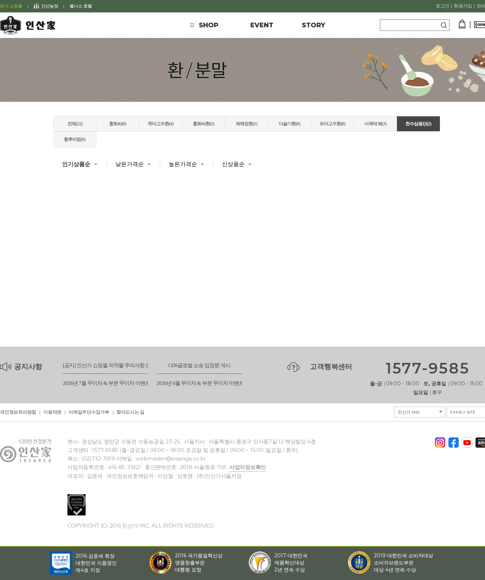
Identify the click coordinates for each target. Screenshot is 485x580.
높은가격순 (183, 164)
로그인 (442, 6)
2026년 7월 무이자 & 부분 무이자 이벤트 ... (108, 383)
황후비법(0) (74, 139)
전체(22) (74, 123)
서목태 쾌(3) (375, 123)
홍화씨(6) (117, 123)
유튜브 (467, 440)
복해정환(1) (246, 123)
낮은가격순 (129, 164)
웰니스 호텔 (81, 6)
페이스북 (453, 440)
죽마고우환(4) (160, 123)
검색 (443, 25)
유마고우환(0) (332, 123)
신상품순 (233, 164)
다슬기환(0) (289, 123)
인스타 (440, 440)
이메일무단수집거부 (89, 412)
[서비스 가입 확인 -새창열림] (76, 504)
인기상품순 (76, 164)
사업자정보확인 (247, 467)
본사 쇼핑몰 (11, 6)
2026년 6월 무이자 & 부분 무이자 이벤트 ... (202, 383)
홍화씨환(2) (203, 123)
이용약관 (52, 412)
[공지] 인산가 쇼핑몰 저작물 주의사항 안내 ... (111, 365)
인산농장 (49, 6)
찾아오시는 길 (130, 412)
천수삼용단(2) (418, 123)
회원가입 (463, 6)
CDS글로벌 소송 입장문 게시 (199, 365)
